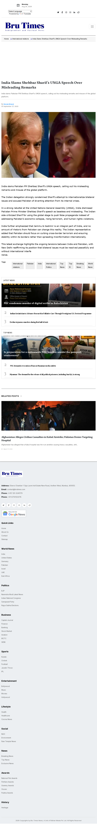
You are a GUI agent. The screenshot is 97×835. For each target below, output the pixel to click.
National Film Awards (9, 778)
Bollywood (5, 686)
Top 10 (70, 265)
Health (3, 712)
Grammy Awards (7, 785)
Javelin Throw (7, 668)
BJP (2, 591)
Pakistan (30, 264)
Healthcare (5, 716)
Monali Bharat (9, 104)
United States (6, 558)
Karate (4, 657)
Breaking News (80, 265)
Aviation (4, 635)
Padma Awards (7, 793)
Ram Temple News (8, 741)
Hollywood (5, 697)
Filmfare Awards (7, 782)
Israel (3, 569)
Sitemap (4, 539)
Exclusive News (7, 763)
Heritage (4, 808)
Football (4, 664)
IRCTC (3, 638)
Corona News (6, 719)
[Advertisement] (48, 59)
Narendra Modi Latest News (12, 594)
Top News (62, 265)
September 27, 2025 (10, 106)
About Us (5, 532)
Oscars (4, 789)
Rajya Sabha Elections (10, 605)
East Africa (5, 576)
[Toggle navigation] (92, 26)
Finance (4, 624)
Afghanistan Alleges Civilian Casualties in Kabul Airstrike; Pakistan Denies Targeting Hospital (47, 438)
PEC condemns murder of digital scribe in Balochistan (36, 303)
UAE (3, 572)
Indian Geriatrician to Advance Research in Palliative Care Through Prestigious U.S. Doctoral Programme (50, 313)
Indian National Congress (11, 598)
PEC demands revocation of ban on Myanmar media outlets (33, 366)
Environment (6, 738)
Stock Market (6, 631)
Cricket (4, 661)
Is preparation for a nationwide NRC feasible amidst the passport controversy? (42, 353)
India (40, 264)
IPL (2, 671)
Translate (27, 14)
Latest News (9, 280)
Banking (4, 627)
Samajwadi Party (7, 602)
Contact (4, 536)
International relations (20, 39)
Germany (4, 561)
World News (90, 265)
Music (3, 690)
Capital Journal (7, 620)
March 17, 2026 (8, 449)
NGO (3, 734)
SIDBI (3, 642)
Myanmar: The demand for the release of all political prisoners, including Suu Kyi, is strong (45, 374)
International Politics (51, 265)
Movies (4, 694)
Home (6, 39)
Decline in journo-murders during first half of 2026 (29, 322)
